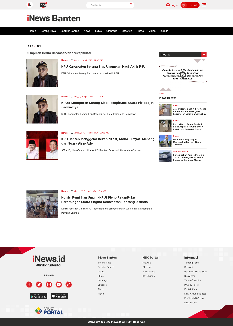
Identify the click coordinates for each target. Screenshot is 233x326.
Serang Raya (48, 30)
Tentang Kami (191, 262)
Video (152, 30)
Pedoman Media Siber (195, 271)
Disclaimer (189, 276)
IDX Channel (148, 276)
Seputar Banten (70, 30)
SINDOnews (148, 271)
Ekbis (98, 30)
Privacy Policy (191, 284)
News (87, 30)
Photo (140, 30)
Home (32, 30)
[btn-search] (131, 4)
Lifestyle (127, 30)
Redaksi (188, 267)
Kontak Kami (190, 289)
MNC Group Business (195, 293)
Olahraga (111, 30)
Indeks (164, 30)
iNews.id (146, 262)
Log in (174, 5)
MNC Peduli (190, 302)
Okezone (147, 267)
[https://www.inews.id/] (53, 18)
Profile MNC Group (194, 298)
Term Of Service (192, 280)
